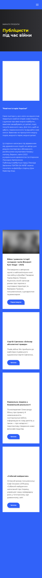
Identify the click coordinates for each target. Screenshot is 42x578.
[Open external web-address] (21, 324)
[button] (16, 302)
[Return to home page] (8, 4)
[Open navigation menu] (37, 5)
